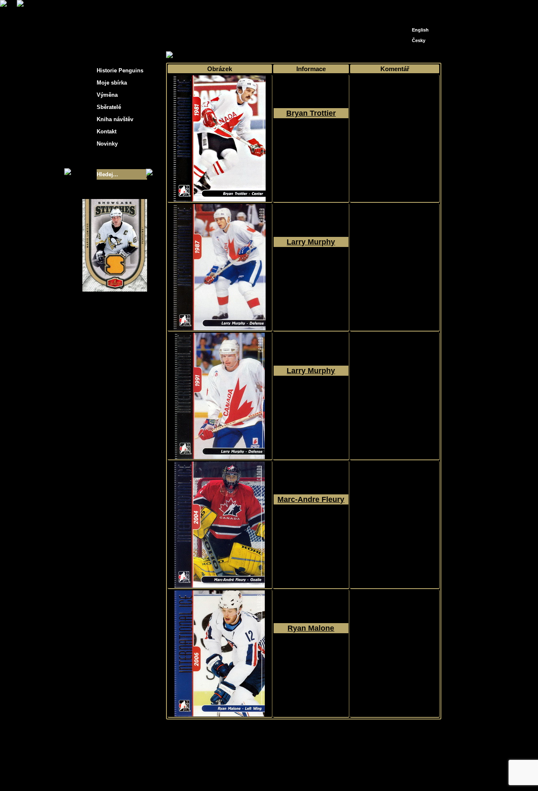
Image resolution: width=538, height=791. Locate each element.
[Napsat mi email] (418, 9)
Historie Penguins (120, 70)
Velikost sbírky (103, 159)
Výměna (107, 95)
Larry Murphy (311, 242)
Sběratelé (109, 107)
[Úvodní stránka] (406, 7)
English (420, 29)
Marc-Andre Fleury (310, 499)
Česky (418, 40)
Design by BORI (350, 773)
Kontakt (106, 131)
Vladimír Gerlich (305, 773)
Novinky (107, 144)
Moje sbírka (196, 55)
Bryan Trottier (311, 113)
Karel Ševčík (330, 767)
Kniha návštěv (115, 119)
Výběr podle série (238, 55)
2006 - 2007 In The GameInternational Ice (311, 143)
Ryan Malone (310, 628)
